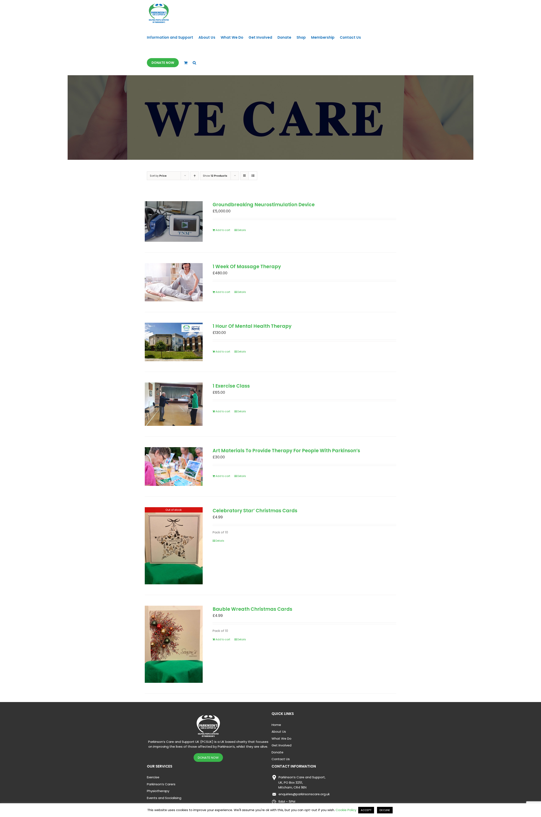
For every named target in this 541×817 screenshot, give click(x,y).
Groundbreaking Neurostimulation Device (264, 204)
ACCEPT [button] (366, 810)
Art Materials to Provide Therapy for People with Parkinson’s (286, 450)
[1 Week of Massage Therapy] (174, 282)
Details (241, 230)
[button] (194, 62)
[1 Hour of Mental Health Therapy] (174, 342)
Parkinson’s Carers (161, 784)
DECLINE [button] (385, 810)
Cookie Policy (346, 810)
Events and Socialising (164, 798)
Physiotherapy (158, 791)
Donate (277, 752)
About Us (279, 731)
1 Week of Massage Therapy (247, 266)
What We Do (281, 738)
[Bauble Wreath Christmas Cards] (174, 644)
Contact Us (281, 759)
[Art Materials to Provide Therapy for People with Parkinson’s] (174, 466)
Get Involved (281, 745)
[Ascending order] (194, 175)
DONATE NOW (208, 757)
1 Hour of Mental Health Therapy (252, 326)
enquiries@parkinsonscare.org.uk (304, 794)
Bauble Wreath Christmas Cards (252, 609)
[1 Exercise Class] (174, 404)
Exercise (153, 777)
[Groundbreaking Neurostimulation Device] (174, 221)
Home (276, 725)
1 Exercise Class (231, 386)
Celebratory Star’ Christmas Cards (255, 510)
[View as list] (253, 176)
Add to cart (223, 230)
